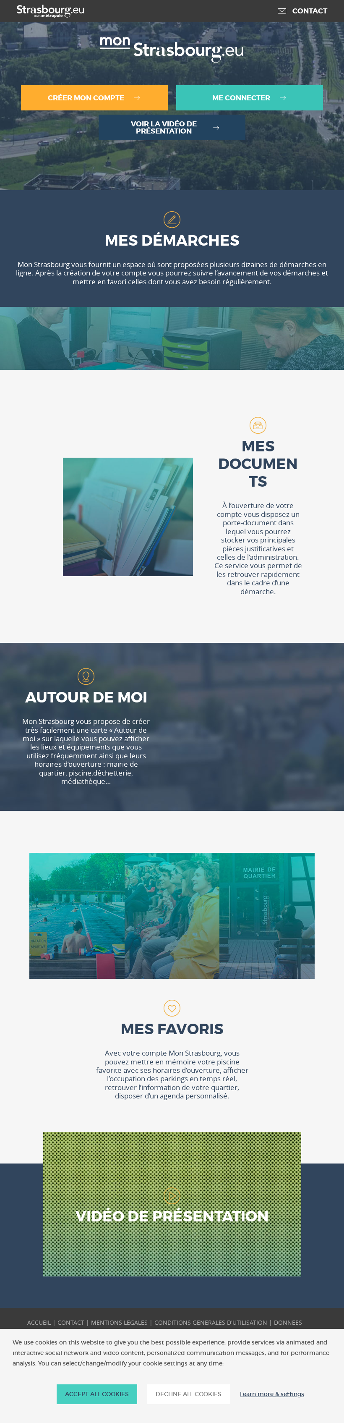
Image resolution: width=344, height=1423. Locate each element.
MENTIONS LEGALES (119, 1322)
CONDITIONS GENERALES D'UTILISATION (210, 1322)
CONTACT (70, 1322)
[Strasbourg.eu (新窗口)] (42, 11)
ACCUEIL (39, 1322)
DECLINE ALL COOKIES (189, 1394)
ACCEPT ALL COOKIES (97, 1394)
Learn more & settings (272, 1394)
